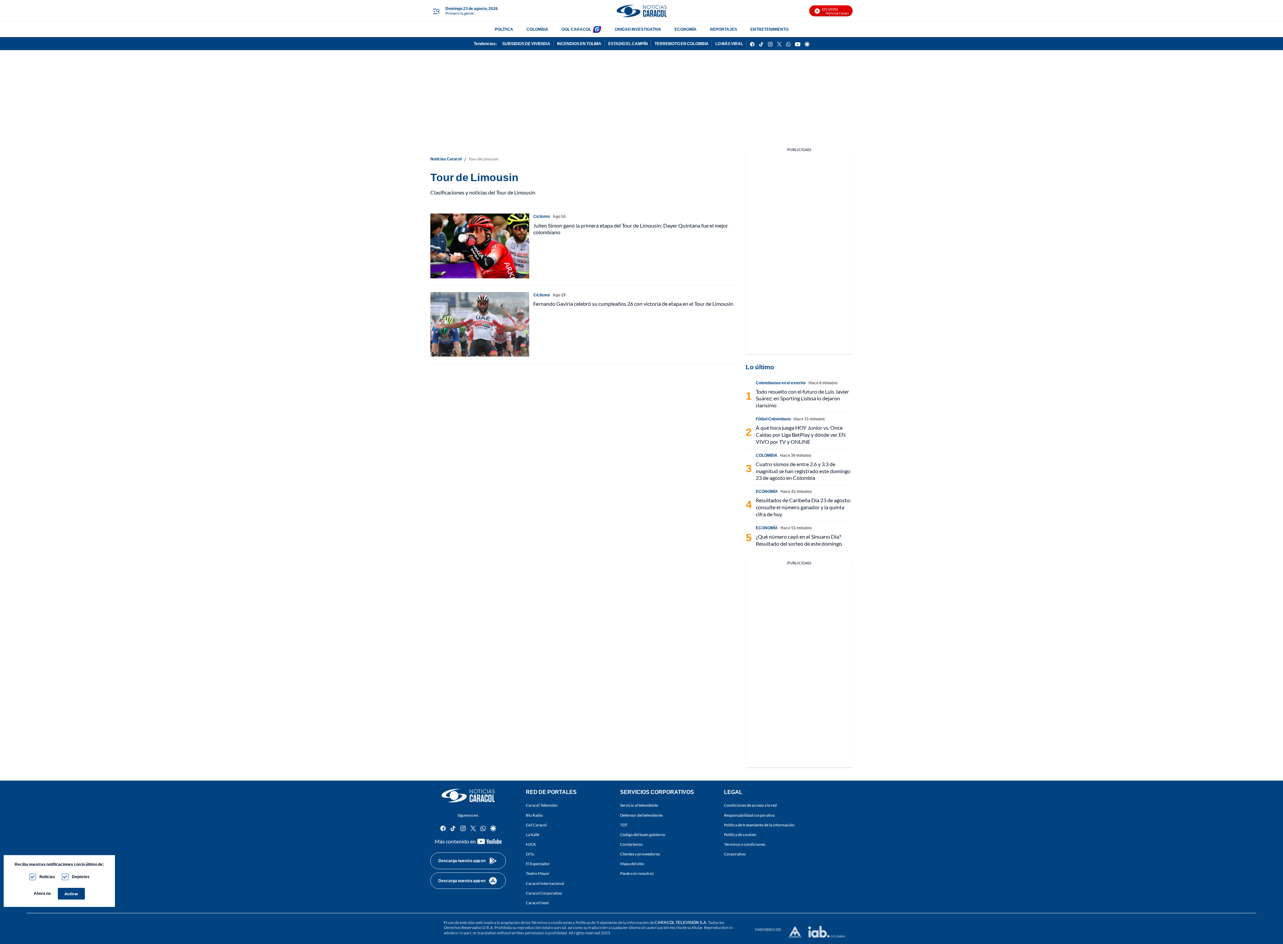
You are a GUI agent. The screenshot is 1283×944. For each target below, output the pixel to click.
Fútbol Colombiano (773, 418)
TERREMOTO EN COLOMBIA (682, 43)
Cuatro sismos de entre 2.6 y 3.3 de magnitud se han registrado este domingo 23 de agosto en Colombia (803, 471)
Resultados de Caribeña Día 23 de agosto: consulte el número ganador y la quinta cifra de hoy (803, 507)
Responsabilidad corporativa (749, 814)
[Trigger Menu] (436, 11)
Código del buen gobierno (642, 834)
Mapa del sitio (632, 863)
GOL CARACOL (576, 29)
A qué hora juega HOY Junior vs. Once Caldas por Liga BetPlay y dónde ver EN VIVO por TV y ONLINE (801, 434)
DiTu (530, 853)
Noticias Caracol (446, 158)
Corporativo (735, 853)
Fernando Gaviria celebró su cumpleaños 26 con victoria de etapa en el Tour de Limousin (633, 303)
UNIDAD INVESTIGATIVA (638, 29)
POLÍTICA (504, 29)
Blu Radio (534, 814)
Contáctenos (631, 844)
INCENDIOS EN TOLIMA (579, 43)
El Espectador (538, 863)
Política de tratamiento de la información (759, 824)
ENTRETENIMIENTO (769, 29)
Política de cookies (740, 834)
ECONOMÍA (686, 29)
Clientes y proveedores (640, 853)
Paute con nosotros (637, 873)
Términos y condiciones (744, 844)
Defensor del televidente (641, 814)
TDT (623, 824)
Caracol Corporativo (544, 893)
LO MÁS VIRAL (729, 43)
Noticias (47, 876)
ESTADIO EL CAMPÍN (628, 43)
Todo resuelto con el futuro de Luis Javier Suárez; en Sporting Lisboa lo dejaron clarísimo (802, 398)
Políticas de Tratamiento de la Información (612, 922)
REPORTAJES (723, 29)
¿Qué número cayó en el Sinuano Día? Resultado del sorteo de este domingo (799, 540)
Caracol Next (537, 902)
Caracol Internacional (545, 883)
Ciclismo (541, 216)
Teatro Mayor (538, 873)
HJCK (531, 844)
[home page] (641, 11)
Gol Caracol (536, 824)
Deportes (81, 876)
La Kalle (532, 834)
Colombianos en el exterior (781, 382)
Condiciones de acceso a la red (750, 805)
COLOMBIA (537, 29)
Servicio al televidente (639, 805)
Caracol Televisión (542, 805)
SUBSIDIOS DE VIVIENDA (526, 43)
